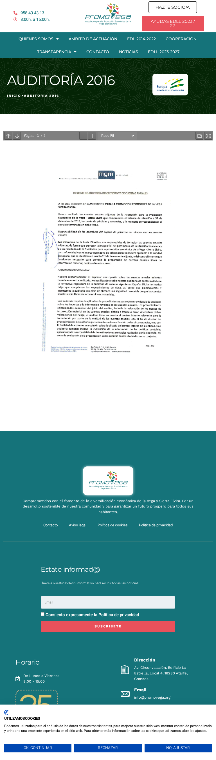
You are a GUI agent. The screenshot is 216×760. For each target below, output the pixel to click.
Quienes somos (36, 38)
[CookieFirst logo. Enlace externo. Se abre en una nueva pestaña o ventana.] (6, 712)
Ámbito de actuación (93, 38)
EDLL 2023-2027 (163, 51)
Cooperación (181, 38)
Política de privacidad (118, 615)
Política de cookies (113, 525)
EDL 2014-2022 (141, 38)
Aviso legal (77, 525)
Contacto (97, 51)
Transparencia (54, 51)
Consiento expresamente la (92, 615)
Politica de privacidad (156, 525)
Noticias (128, 51)
